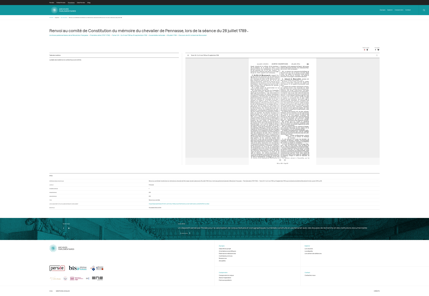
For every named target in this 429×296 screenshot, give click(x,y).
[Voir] (247, 30)
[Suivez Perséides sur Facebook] (64, 228)
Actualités (222, 261)
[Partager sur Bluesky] (378, 50)
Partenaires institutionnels (227, 253)
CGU (51, 291)
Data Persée (81, 2)
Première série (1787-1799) (100, 35)
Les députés (309, 251)
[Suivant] (285, 160)
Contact (408, 10)
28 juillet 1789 (172, 35)
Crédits (377, 291)
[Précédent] (280, 160)
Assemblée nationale (157, 35)
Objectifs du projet (225, 248)
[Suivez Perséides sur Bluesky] (69, 228)
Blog (88, 2)
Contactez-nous (310, 275)
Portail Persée (61, 2)
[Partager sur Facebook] (375, 50)
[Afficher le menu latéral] (188, 55)
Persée (51, 2)
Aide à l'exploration (225, 277)
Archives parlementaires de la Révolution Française (68, 35)
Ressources (223, 258)
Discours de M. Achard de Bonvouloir (193, 35)
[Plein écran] (376, 55)
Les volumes (64, 17)
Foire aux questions (225, 280)
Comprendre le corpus (226, 275)
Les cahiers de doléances (313, 253)
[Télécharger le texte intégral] (367, 50)
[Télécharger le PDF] (364, 50)
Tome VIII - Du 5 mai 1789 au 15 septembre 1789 (129, 35)
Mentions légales (63, 291)
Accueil (51, 17)
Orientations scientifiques (227, 251)
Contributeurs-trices (225, 256)
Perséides (71, 2)
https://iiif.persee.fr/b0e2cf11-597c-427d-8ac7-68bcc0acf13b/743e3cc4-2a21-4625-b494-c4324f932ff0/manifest (179, 204)
